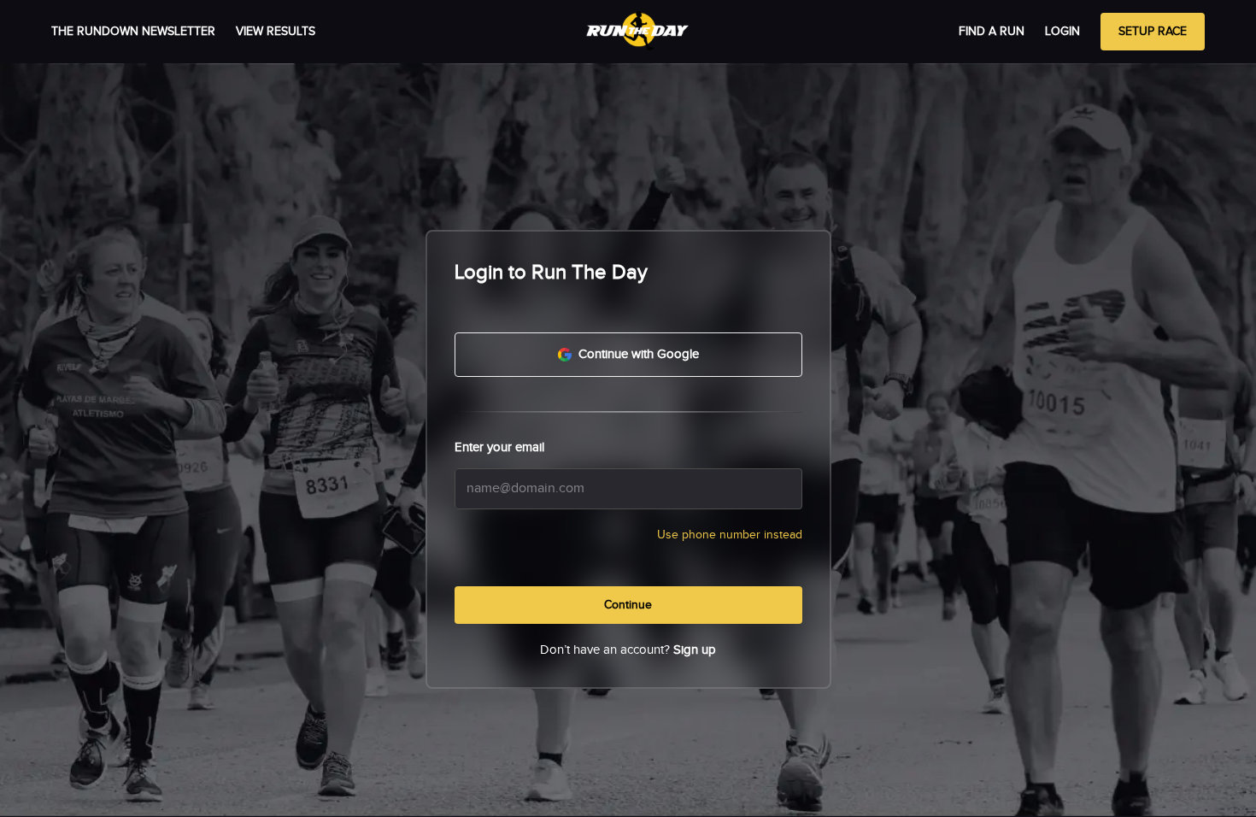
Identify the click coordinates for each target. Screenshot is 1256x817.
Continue (628, 605)
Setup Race (1152, 31)
